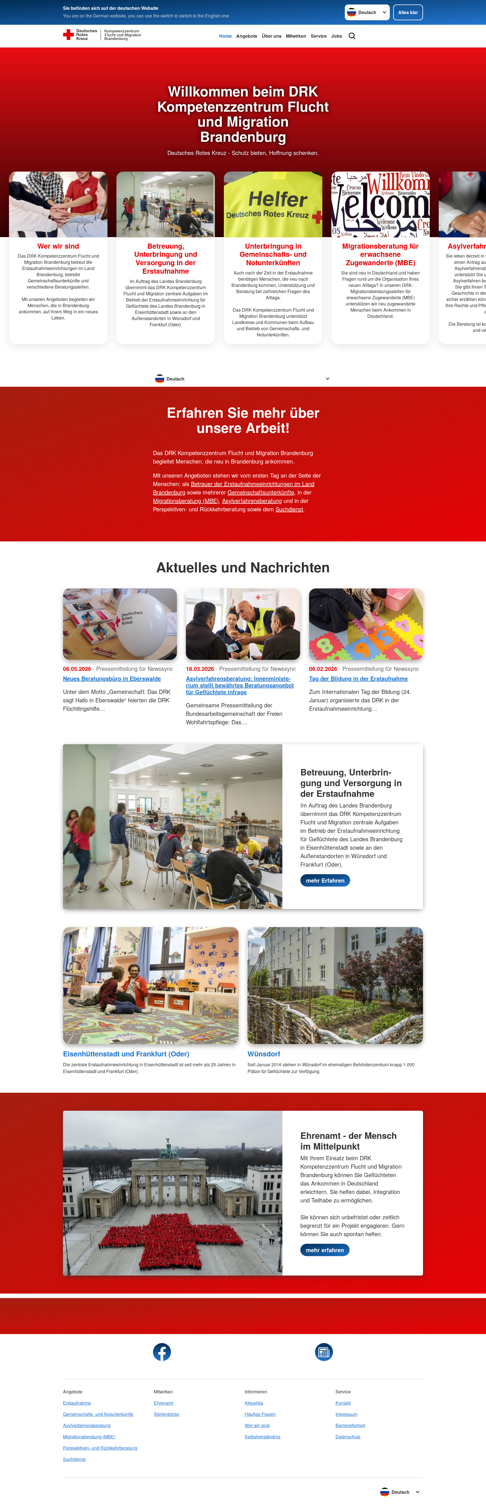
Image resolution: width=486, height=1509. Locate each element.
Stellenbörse (166, 1414)
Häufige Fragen (260, 1414)
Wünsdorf (264, 1054)
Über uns (272, 36)
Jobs (336, 36)
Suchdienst (289, 509)
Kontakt (343, 1403)
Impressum (346, 1414)
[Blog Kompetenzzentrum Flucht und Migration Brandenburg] (324, 1352)
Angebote (246, 36)
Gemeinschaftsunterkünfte (261, 492)
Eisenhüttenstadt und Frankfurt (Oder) (126, 1054)
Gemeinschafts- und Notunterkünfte (98, 1414)
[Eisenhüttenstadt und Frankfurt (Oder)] (150, 985)
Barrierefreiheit (350, 1425)
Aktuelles (254, 1403)
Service (319, 36)
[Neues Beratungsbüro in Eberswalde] (120, 624)
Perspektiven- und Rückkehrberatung (100, 1448)
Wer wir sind (257, 1425)
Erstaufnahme (77, 1403)
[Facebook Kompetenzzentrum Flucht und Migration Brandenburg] (162, 1352)
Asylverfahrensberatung (252, 500)
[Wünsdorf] (335, 985)
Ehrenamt (163, 1403)
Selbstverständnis (262, 1436)
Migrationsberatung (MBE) (186, 500)
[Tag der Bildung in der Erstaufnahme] (366, 624)
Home (225, 36)
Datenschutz (348, 1436)
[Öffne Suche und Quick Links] (352, 36)
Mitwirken (296, 36)
